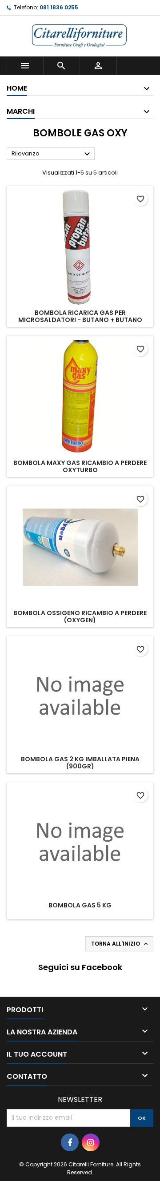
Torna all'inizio (120, 944)
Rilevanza (52, 154)
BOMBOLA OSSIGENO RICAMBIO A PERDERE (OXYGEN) (80, 616)
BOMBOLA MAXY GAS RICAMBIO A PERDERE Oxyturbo (80, 466)
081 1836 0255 (59, 7)
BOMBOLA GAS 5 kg (80, 905)
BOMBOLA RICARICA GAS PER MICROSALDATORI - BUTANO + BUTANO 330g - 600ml (80, 319)
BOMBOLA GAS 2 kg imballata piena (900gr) (80, 763)
